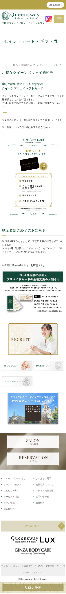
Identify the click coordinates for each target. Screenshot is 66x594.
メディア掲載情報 (44, 490)
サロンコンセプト (12, 484)
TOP (15, 65)
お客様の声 (9, 508)
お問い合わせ (42, 496)
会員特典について (27, 65)
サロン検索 (9, 502)
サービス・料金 (11, 496)
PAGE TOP (33, 526)
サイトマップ (37, 572)
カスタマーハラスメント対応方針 (39, 566)
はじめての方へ (11, 490)
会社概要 (40, 502)
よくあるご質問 (43, 478)
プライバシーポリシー (11, 566)
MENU (59, 19)
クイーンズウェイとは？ (16, 478)
